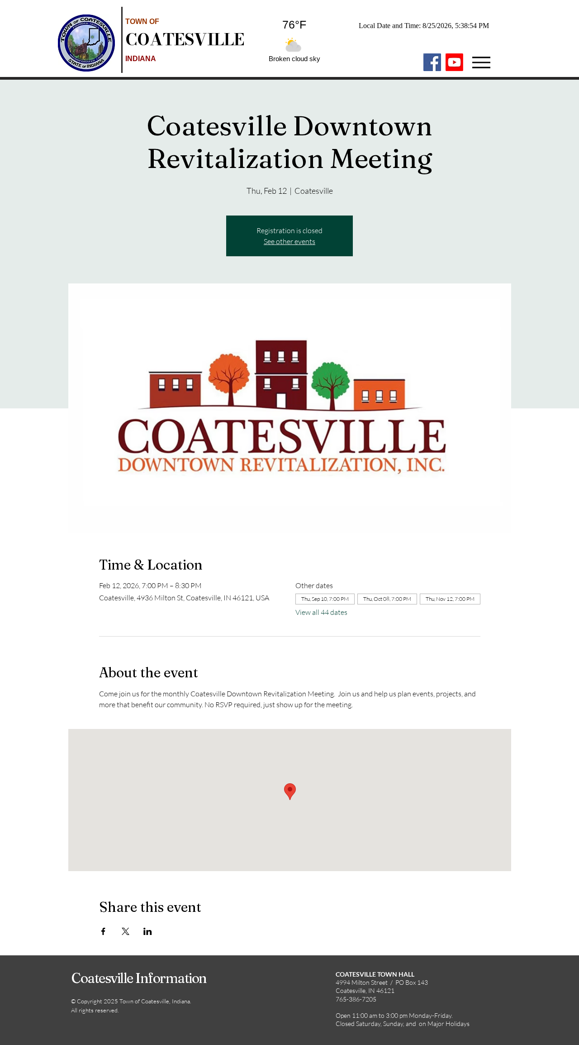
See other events (289, 241)
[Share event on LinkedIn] (147, 931)
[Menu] (481, 62)
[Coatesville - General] (454, 62)
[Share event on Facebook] (103, 931)
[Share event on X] (125, 931)
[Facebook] (432, 62)
